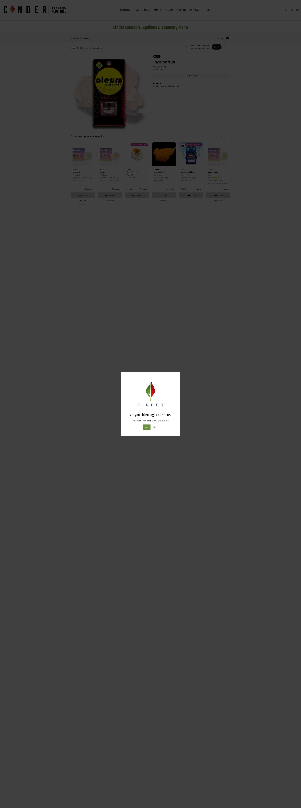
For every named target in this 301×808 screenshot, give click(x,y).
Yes (146, 427)
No (154, 427)
